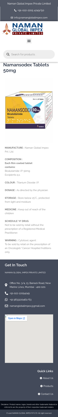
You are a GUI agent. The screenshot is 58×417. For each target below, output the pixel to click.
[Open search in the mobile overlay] (29, 54)
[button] (29, 41)
